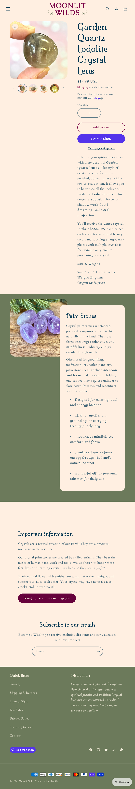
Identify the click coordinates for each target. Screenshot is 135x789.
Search (14, 684)
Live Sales (16, 710)
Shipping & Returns (23, 692)
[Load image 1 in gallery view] (22, 88)
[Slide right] (64, 88)
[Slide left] (13, 88)
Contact (15, 735)
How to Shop (19, 701)
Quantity (82, 105)
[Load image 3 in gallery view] (44, 88)
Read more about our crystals (47, 598)
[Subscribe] (98, 651)
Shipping (83, 87)
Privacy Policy (19, 718)
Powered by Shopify (46, 781)
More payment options (101, 148)
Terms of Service (21, 727)
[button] (8, 9)
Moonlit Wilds (27, 781)
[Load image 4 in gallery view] (54, 88)
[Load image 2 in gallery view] (33, 88)
